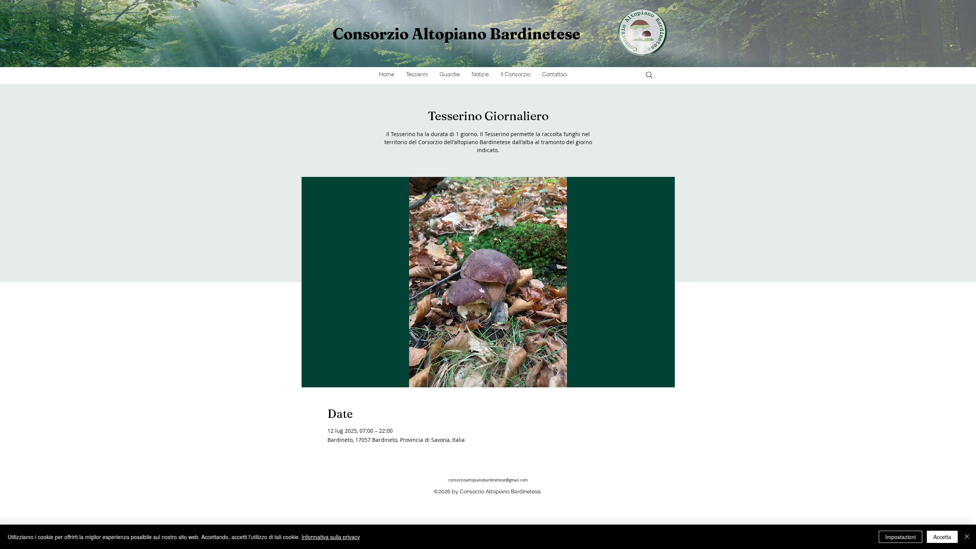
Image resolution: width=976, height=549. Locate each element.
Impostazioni (900, 537)
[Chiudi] (966, 537)
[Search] (649, 75)
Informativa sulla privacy (331, 537)
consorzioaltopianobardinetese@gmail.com (488, 480)
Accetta (942, 537)
